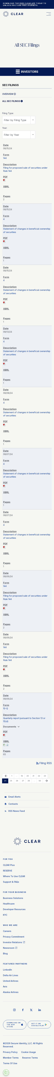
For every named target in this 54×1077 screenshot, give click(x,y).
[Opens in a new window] (14, 1009)
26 (18, 781)
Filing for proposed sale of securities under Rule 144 (25, 169)
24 (6, 781)
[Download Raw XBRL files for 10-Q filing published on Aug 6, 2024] (7, 744)
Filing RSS (44, 763)
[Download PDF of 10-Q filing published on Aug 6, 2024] (4, 734)
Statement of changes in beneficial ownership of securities (26, 230)
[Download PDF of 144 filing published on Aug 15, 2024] (4, 180)
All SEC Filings (11, 101)
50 (41, 781)
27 (24, 781)
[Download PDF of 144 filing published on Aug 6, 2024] (4, 608)
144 (5, 158)
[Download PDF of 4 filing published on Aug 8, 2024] (4, 424)
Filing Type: (8, 113)
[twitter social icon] (31, 1009)
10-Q (5, 708)
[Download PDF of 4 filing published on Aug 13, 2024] (4, 363)
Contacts (13, 804)
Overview (7, 94)
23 (46, 776)
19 (23, 776)
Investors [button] (29, 71)
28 (29, 781)
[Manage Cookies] (6, 1072)
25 (12, 781)
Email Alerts (14, 796)
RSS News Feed (16, 811)
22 (40, 776)
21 (34, 776)
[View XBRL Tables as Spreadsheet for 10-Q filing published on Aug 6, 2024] (4, 744)
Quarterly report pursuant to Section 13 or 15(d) (24, 720)
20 (28, 776)
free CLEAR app (28, 3)
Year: (4, 128)
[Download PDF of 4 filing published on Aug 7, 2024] (4, 485)
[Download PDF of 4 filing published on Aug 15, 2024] (4, 241)
